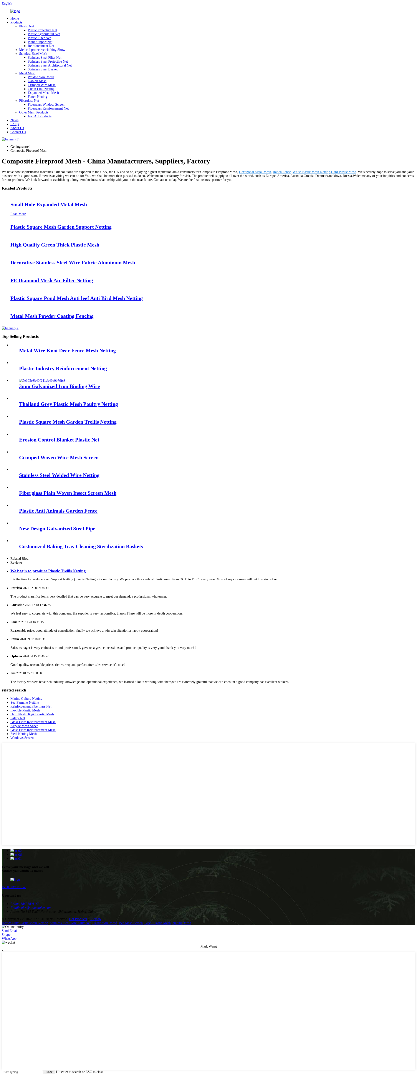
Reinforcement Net (41, 46)
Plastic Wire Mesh (104, 923)
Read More (18, 214)
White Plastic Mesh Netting (311, 172)
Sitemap (95, 919)
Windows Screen (22, 738)
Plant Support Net (40, 42)
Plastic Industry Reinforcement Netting (63, 368)
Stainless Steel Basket (43, 69)
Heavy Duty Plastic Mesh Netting (25, 923)
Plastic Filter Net (39, 38)
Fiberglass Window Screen (46, 104)
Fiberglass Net (29, 100)
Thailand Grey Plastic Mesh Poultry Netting (68, 404)
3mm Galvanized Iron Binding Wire (59, 386)
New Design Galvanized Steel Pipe (57, 528)
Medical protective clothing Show (42, 50)
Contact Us (18, 132)
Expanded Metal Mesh (43, 93)
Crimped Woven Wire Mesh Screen (59, 457)
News (14, 120)
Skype (6, 934)
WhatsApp (9, 938)
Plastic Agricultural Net (44, 34)
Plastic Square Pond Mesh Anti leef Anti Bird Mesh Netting (76, 298)
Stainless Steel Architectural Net (50, 65)
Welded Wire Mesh (41, 77)
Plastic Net (26, 26)
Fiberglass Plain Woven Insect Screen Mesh (67, 493)
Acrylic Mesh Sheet (24, 726)
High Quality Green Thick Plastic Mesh (54, 245)
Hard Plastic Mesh (343, 172)
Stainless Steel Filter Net (44, 57)
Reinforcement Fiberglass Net (30, 706)
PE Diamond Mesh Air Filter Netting (51, 280)
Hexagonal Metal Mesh (255, 172)
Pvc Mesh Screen (131, 923)
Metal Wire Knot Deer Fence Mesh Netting (67, 350)
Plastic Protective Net (42, 30)
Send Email (10, 931)
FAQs (14, 124)
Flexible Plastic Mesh (25, 710)
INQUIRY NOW (14, 887)
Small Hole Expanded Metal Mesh (48, 204)
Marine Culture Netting (26, 698)
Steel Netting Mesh (23, 734)
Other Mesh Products (33, 112)
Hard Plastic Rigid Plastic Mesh (32, 714)
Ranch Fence (282, 172)
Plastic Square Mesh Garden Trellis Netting (68, 422)
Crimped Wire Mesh (42, 85)
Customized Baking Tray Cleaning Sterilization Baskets (81, 546)
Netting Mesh (181, 923)
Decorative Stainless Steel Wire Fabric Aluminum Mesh (72, 262)
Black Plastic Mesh (157, 923)
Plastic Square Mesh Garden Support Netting (61, 227)
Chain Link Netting (41, 89)
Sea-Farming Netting (24, 702)
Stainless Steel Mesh (33, 53)
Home (14, 18)
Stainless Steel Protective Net (48, 61)
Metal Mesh (27, 73)
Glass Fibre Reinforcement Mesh (33, 722)
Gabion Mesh (37, 81)
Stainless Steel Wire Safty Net (70, 923)
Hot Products (78, 919)
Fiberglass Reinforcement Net (48, 108)
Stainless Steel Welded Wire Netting (59, 475)
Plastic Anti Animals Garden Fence (58, 511)
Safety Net (17, 718)
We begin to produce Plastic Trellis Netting (48, 571)
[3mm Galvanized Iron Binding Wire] (42, 380)
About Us (17, 128)
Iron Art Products (39, 116)
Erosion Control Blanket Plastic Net (59, 440)
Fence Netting (37, 96)
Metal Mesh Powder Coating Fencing (52, 316)
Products (16, 22)
